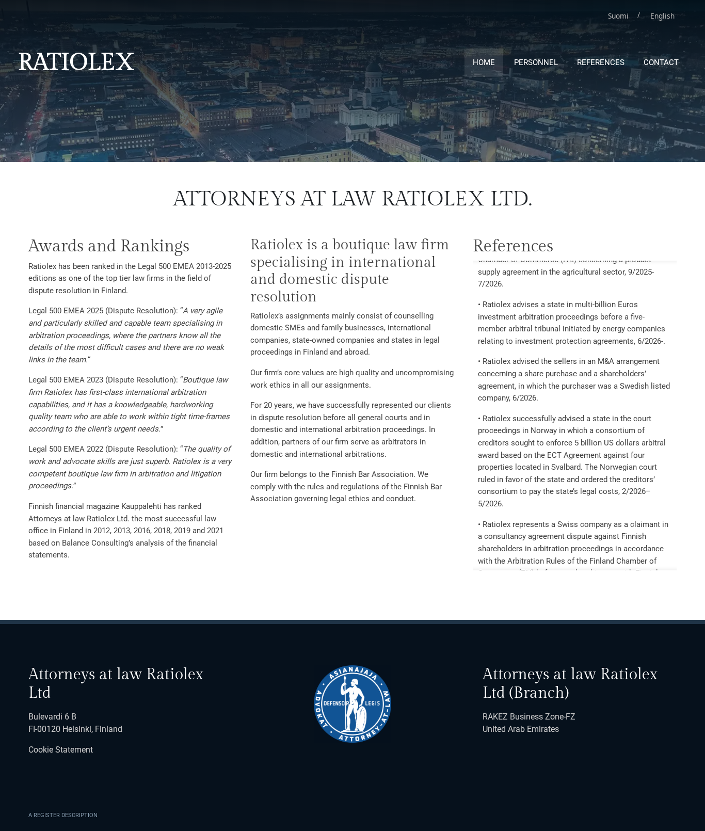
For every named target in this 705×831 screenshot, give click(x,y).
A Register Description (63, 815)
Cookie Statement (60, 750)
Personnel (536, 62)
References (600, 62)
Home (484, 62)
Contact (661, 62)
